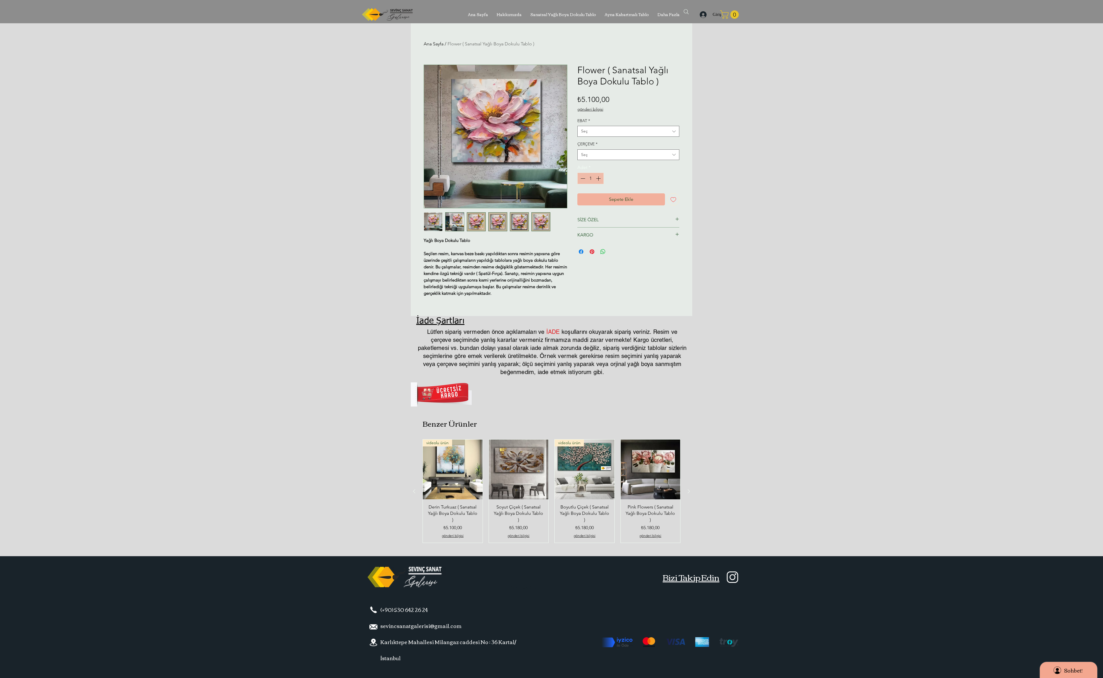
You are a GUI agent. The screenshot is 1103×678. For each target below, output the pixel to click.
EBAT (583, 120)
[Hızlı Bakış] (519, 469)
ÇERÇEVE (587, 144)
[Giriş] (702, 14)
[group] (551, 491)
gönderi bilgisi (590, 109)
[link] (730, 14)
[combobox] (628, 131)
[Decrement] (582, 178)
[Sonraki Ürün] (688, 491)
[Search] (686, 12)
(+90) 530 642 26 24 (404, 610)
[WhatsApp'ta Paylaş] (602, 251)
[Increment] (599, 178)
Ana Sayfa (433, 44)
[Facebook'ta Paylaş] (581, 251)
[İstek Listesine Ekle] (673, 199)
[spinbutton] (590, 178)
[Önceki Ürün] (414, 491)
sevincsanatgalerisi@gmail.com (421, 626)
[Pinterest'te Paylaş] (592, 251)
